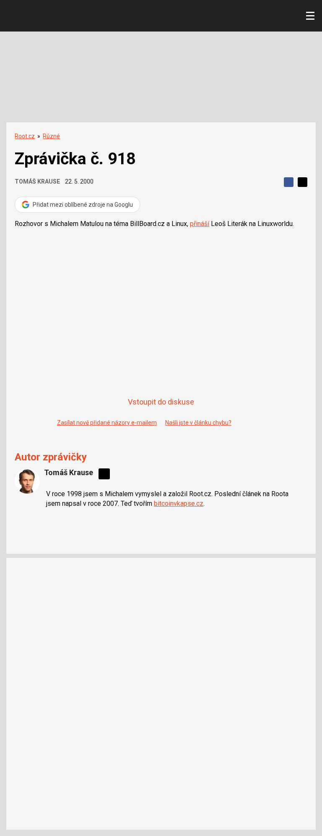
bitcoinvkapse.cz (178, 503)
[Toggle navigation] (310, 16)
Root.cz (25, 136)
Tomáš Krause (37, 181)
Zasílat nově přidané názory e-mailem (107, 422)
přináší (199, 224)
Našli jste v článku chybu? (198, 422)
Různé (51, 136)
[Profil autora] (27, 481)
